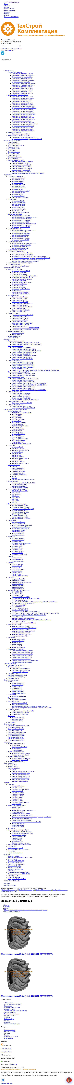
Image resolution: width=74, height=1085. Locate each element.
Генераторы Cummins (18, 580)
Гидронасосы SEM (17, 194)
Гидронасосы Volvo (17, 181)
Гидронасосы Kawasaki (19, 188)
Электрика (11, 784)
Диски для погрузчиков (15, 853)
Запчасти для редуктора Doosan (21, 171)
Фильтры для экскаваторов (16, 743)
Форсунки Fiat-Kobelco (19, 422)
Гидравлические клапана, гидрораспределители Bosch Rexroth (31, 258)
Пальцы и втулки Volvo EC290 (21, 393)
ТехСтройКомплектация (11, 2)
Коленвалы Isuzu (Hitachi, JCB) (21, 543)
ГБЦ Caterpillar (16, 494)
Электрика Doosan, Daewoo (20, 802)
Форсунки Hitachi (17, 414)
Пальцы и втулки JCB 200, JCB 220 (22, 364)
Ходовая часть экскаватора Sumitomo (23, 130)
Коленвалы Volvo (17, 546)
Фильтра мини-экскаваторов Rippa (22, 833)
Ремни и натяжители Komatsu (21, 629)
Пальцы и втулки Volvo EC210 (21, 396)
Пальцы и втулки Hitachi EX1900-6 (22, 359)
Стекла (14, 769)
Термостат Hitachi (17, 644)
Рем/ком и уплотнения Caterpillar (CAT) (24, 810)
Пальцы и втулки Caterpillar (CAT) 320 (23, 373)
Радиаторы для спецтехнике (20, 463)
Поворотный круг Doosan (16, 740)
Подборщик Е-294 (13, 875)
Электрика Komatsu (18, 794)
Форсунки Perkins (17, 432)
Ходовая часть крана (14, 132)
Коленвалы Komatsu (18, 538)
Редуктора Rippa (17, 840)
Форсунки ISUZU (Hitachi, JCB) (21, 412)
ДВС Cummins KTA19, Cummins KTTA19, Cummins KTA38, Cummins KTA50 (35, 613)
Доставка (7, 12)
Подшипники (12, 846)
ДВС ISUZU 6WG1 (17, 595)
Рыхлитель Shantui (17, 721)
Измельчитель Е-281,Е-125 (16, 864)
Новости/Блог (8, 1038)
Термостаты (11, 637)
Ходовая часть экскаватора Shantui (22, 111)
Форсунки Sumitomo (18, 419)
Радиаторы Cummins (18, 461)
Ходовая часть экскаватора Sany (21, 121)
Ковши (10, 681)
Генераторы (11, 577)
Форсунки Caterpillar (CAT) (20, 426)
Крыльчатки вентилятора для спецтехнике (25, 660)
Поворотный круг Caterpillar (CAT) (18, 725)
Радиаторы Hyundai (18, 456)
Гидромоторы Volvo (18, 207)
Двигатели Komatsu (14, 667)
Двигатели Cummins (14, 673)
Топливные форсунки (14, 411)
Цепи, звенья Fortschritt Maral (17, 879)
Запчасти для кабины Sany (20, 781)
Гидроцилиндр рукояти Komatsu (21, 218)
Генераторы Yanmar (18, 588)
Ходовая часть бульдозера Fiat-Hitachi (23, 80)
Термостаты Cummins (18, 647)
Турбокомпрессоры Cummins (20, 507)
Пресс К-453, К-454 (14, 877)
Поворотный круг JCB (15, 730)
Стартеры (11, 562)
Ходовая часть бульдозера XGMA (22, 91)
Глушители (11, 851)
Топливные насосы (17, 561)
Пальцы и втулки (9, 339)
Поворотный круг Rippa (19, 835)
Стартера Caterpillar (17, 569)
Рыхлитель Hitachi (17, 719)
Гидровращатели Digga (19, 699)
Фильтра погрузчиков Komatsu (21, 758)
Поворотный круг (9, 724)
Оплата (6, 13)
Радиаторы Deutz (17, 453)
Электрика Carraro (17, 800)
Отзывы (6, 15)
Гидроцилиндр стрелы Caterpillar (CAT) (24, 243)
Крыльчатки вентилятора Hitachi (22, 657)
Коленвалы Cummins (18, 540)
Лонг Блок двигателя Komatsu (21, 670)
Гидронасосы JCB (17, 183)
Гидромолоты (12, 694)
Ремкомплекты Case (18, 825)
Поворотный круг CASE (15, 727)
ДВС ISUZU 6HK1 (17, 593)
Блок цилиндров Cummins (20, 487)
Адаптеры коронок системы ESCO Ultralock (25, 329)
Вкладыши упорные (18, 473)
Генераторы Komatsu (18, 585)
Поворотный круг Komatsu (16, 735)
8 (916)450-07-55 (16, 48)
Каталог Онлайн (9, 9)
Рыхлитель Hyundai (18, 717)
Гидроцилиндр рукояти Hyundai (21, 225)
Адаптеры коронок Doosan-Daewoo (22, 323)
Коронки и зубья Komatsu (19, 272)
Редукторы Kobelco (14, 155)
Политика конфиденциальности (10, 1069)
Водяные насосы (17, 558)
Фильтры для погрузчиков (16, 756)
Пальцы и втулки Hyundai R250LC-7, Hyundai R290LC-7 (29, 383)
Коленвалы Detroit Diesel (19, 554)
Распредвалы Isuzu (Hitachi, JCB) (22, 525)
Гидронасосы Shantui (18, 196)
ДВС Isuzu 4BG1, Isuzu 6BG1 (21, 597)
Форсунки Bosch (17, 427)
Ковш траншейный (17, 685)
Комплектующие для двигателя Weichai (24, 623)
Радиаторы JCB (16, 455)
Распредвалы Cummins (18, 522)
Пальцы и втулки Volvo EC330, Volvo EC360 (25, 399)
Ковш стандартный (17, 683)
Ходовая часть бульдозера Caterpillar (23, 75)
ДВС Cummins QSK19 (18, 616)
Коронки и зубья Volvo (19, 287)
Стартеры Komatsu (17, 564)
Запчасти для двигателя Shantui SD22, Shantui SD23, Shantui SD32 (32, 619)
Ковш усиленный (17, 686)
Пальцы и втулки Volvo (15, 391)
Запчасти (7, 5)
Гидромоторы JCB (17, 210)
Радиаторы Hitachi (17, 447)
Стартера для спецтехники (20, 575)
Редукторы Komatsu (14, 152)
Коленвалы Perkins (17, 553)
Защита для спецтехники (15, 331)
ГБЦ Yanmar (15, 496)
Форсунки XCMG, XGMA (20, 439)
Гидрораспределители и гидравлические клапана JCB (28, 259)
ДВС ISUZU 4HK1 (17, 592)
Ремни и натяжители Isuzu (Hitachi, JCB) (24, 628)
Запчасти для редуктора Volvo (21, 163)
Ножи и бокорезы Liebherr (20, 305)
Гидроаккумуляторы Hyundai (20, 266)
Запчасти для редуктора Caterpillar (22, 161)
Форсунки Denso (17, 417)
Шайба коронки (13, 337)
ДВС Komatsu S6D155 (18, 606)
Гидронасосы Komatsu (18, 178)
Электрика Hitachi (17, 791)
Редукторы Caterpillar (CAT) (16, 145)
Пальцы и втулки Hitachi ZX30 (21, 347)
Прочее (6, 782)
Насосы (10, 556)
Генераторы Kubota (17, 587)
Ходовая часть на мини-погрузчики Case (24, 137)
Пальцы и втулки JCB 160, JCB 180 (22, 362)
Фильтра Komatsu (17, 750)
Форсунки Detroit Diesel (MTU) (21, 443)
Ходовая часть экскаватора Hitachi (22, 96)
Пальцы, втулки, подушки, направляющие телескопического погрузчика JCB (35, 370)
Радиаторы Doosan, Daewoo (20, 458)
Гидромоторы (12, 199)
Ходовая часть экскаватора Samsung (23, 126)
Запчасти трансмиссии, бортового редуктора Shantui (28, 173)
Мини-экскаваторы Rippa (12, 880)
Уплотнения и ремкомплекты (17, 805)
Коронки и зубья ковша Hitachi (21, 271)
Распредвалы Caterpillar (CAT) (21, 528)
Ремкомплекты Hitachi (18, 823)
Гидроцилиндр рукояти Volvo (21, 215)
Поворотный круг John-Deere (17, 732)
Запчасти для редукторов (15, 160)
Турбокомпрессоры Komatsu (20, 505)
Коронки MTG (16, 290)
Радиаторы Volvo (17, 460)
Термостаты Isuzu (17, 642)
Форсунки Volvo (17, 430)
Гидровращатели (13, 698)
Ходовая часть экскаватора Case (21, 116)
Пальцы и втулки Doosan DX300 (22, 403)
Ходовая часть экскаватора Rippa (22, 831)
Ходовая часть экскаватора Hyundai (22, 104)
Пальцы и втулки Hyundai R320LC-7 (23, 386)
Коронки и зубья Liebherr (19, 284)
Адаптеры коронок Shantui (20, 320)
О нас (6, 4)
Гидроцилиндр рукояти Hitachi (21, 220)
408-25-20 (6, 1048)
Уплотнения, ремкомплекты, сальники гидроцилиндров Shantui (31, 817)
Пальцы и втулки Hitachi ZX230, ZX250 (24, 352)
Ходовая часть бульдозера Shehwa (22, 86)
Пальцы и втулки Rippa (19, 836)
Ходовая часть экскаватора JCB (21, 101)
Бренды (6, 7)
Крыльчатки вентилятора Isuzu (21, 659)
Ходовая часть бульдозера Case (21, 82)
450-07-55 (6, 1051)
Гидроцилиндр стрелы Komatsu (21, 245)
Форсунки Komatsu (17, 424)
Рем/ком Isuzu (16, 809)
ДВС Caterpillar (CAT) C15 (20, 608)
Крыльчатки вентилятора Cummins (22, 654)
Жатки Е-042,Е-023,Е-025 (16, 861)
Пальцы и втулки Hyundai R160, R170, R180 (25, 378)
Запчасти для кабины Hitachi (20, 774)
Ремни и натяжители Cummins (21, 633)
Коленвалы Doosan (17, 548)
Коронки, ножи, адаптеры (12, 267)
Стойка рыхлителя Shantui (20, 714)
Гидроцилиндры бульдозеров (17, 249)
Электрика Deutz (17, 799)
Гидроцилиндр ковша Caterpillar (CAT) (23, 230)
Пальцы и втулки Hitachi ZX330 (21, 354)
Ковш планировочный (18, 693)
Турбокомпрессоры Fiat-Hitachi (21, 518)
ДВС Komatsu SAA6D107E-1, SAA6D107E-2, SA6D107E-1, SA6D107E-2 (34, 602)
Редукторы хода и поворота (12, 140)
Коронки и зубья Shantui (19, 280)
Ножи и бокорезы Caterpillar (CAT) (22, 303)
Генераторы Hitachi (17, 584)
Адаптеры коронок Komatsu (20, 324)
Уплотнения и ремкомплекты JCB (22, 815)
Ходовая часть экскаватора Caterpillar (23, 106)
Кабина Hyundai (13, 766)
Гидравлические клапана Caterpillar (22, 254)
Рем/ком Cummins (17, 807)
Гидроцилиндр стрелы (15, 241)
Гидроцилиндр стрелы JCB (20, 248)
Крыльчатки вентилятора (15, 649)
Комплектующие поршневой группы (23, 479)
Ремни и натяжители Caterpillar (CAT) (23, 631)
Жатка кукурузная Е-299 (15, 869)
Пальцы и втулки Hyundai (16, 377)
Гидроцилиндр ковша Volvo (20, 232)
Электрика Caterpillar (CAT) (20, 789)
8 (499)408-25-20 (6, 48)
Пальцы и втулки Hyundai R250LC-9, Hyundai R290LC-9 (29, 385)
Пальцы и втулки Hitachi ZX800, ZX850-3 (24, 355)
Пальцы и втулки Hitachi (15, 346)
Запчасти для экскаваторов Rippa (18, 830)
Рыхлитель (11, 716)
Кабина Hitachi (12, 765)
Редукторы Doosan (13, 144)
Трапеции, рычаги (13, 701)
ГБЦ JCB (14, 502)
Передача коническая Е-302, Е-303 (18, 872)
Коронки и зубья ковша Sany (20, 292)
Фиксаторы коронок (14, 336)
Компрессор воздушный (15, 848)
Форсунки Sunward (17, 442)
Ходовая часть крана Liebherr (20, 134)
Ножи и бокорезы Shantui (19, 298)
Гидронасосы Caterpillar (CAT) (21, 191)
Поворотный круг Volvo (15, 737)
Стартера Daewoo (17, 571)
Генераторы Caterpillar (18, 579)
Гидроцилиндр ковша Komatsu (21, 233)
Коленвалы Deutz (17, 549)
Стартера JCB (16, 567)
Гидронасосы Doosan (18, 186)
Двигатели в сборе (10, 663)
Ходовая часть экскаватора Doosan (22, 103)
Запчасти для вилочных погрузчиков (19, 844)
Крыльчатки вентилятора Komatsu (22, 650)
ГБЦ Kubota (15, 500)
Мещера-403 (12, 870)
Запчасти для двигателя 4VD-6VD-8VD (20, 857)
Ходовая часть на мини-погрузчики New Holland (27, 139)
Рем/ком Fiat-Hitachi (18, 826)
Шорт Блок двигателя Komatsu (21, 668)
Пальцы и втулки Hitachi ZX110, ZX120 (24, 349)
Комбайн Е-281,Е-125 (14, 866)
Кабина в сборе (9, 763)
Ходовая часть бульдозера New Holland (23, 83)
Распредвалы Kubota (18, 535)
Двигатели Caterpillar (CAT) (16, 677)
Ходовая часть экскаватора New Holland (24, 108)
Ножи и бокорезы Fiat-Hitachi (21, 310)
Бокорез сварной (17, 334)
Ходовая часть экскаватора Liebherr (22, 109)
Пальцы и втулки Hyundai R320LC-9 (23, 388)
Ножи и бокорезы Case (19, 311)
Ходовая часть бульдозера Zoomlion (22, 88)
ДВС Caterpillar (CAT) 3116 (20, 610)
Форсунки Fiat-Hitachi (18, 434)
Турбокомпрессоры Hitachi (20, 510)
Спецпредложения (10, 885)
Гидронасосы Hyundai (18, 184)
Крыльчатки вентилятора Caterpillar (22, 652)
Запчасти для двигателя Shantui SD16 (23, 618)
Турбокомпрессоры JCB (19, 514)
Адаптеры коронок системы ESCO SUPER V (25, 328)
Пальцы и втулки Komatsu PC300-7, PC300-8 (25, 342)
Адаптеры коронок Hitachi (20, 318)
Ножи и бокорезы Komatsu (20, 297)
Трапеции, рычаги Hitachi (19, 703)
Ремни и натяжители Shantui (20, 626)
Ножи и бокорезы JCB (18, 308)
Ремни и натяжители (14, 624)
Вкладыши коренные (18, 470)
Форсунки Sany (16, 435)
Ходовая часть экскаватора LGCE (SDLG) (24, 124)
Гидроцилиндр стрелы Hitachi (21, 246)
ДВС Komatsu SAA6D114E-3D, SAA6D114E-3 (26, 598)
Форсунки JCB (16, 416)
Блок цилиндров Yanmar (19, 486)
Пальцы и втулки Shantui (15, 404)
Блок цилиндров (13, 481)
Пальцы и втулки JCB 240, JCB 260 (22, 367)
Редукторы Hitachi (13, 147)
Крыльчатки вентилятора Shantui (22, 662)
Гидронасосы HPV (17, 189)
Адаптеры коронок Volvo (19, 326)
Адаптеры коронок (14, 313)
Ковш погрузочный (18, 691)
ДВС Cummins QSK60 (18, 621)
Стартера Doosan (17, 572)
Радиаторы (11, 445)
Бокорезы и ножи (13, 295)
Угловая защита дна (18, 333)
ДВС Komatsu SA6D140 (19, 605)
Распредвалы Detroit (18, 531)
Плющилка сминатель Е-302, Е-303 (19, 874)
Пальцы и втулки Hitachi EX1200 (22, 357)
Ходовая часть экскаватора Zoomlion (23, 122)
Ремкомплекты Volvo (18, 812)
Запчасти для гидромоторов (20, 212)
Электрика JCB (16, 804)
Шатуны (14, 478)
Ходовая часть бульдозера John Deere (23, 85)
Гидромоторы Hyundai (18, 204)
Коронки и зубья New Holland (21, 289)
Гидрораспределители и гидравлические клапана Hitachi (29, 256)
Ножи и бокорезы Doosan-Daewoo (22, 307)
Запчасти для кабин (14, 768)
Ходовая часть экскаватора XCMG (22, 127)
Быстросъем (11, 722)
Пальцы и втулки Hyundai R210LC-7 (23, 380)
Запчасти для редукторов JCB (21, 170)
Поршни (14, 466)
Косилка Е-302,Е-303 (14, 867)
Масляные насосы (17, 559)
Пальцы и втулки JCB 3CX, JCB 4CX (23, 365)
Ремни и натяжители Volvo (20, 636)
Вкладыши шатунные (18, 471)
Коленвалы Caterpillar (18, 544)
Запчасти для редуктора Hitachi (21, 165)
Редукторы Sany (13, 158)
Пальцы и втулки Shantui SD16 (21, 406)
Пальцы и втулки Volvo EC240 (21, 398)
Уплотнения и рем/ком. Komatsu (21, 820)
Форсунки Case (16, 421)
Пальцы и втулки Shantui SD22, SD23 (23, 408)
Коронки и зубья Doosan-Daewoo (22, 282)
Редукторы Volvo (13, 142)
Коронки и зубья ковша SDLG (21, 293)
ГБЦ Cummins (16, 497)
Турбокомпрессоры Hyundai (20, 512)
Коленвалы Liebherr (18, 551)
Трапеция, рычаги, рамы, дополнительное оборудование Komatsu (32, 707)
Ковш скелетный (17, 690)
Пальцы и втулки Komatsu (16, 341)
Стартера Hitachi (17, 566)
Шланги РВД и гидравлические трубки (20, 263)
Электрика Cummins (18, 792)
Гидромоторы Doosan (18, 205)
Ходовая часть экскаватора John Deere (23, 119)
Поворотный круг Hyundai (16, 738)
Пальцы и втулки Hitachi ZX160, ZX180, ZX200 (26, 351)
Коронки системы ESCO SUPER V (22, 277)
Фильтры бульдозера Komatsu (21, 753)
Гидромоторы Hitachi (18, 201)
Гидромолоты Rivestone (19, 696)
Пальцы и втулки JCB (14, 360)
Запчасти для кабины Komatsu (21, 776)
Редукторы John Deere (14, 157)
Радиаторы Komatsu (18, 448)
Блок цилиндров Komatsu (19, 484)
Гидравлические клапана (15, 251)
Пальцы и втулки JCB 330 (20, 368)
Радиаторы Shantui (17, 452)
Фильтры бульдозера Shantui (20, 755)
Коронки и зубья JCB (18, 285)
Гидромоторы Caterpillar (19, 209)
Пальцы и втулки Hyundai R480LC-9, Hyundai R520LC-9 (29, 390)
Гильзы (14, 476)
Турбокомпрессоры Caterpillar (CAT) (23, 509)
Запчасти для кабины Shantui (20, 778)
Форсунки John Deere (18, 440)
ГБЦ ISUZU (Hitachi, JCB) (20, 491)
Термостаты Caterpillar (18, 639)
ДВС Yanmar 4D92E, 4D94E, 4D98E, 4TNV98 (26, 611)
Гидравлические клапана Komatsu (22, 253)
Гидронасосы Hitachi (18, 179)
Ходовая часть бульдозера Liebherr (22, 77)
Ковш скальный (16, 688)
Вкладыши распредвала (19, 474)
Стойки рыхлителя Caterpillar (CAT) (23, 711)
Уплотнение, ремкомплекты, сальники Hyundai (26, 822)
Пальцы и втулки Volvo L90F (21, 395)
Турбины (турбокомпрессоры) (17, 504)
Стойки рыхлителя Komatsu (20, 712)
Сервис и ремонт (9, 10)
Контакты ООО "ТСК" (11, 17)
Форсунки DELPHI (17, 437)
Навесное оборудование (11, 680)
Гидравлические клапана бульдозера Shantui (25, 261)
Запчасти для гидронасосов (20, 197)
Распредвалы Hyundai (18, 530)
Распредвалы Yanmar (18, 533)
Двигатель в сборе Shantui (16, 665)
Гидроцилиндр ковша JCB (20, 236)
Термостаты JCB (17, 646)
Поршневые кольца (17, 468)
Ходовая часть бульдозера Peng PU (22, 93)
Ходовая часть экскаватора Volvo (22, 100)
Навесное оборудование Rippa (21, 843)
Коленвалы (11, 536)
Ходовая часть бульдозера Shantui (22, 78)
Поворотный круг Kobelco (16, 734)
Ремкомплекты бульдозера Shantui (22, 818)
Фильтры (7, 742)
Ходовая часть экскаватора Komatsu (23, 98)
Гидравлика (8, 174)
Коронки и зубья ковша (15, 269)
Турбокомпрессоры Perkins (20, 517)
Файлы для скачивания (28, 1069)
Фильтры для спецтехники (16, 761)
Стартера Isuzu (16, 574)
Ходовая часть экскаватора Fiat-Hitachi (23, 113)
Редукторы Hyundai (14, 148)
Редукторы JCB (13, 150)
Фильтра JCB (16, 745)
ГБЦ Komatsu (16, 492)
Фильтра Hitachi (16, 748)
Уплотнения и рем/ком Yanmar (21, 813)
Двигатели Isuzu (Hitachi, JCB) (17, 675)
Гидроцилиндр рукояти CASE (21, 227)
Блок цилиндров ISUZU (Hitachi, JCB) (23, 483)
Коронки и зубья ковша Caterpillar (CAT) (24, 276)
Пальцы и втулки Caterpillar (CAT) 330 (23, 375)
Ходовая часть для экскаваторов (18, 95)
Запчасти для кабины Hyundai (21, 773)
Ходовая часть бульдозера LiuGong (22, 90)
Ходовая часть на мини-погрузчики (19, 135)
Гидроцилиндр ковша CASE (20, 240)
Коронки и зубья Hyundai (19, 274)
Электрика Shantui (17, 797)
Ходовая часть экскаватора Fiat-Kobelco (24, 114)
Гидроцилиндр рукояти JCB (20, 222)
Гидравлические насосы (15, 176)
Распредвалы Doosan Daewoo (21, 527)
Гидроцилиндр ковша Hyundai (21, 238)
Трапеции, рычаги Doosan (20, 704)
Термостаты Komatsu (18, 641)
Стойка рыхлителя (13, 709)
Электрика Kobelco (17, 795)
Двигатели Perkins (13, 678)
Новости (7, 883)
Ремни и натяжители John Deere (21, 634)
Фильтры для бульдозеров (16, 751)
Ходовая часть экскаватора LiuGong (23, 117)
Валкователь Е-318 (13, 856)
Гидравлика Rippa (17, 841)
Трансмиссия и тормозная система (18, 849)
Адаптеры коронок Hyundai (20, 316)
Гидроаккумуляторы (14, 264)
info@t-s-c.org (9, 50)
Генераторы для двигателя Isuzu (21, 582)
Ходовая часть (8, 70)
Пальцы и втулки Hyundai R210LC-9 (23, 381)
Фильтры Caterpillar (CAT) (20, 747)
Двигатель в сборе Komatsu (20, 672)
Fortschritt (7, 854)
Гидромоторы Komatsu (18, 202)
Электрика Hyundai (17, 786)
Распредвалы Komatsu (18, 523)
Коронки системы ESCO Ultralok (22, 279)
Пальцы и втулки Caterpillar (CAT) (18, 372)
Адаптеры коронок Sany (19, 321)
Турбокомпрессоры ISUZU (20, 515)
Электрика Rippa (17, 838)
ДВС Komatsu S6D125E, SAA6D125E (23, 603)
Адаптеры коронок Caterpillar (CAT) (23, 315)
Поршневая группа (14, 465)
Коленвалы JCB (16, 541)
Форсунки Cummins (18, 429)
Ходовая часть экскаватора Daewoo (22, 129)
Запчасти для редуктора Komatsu (22, 168)
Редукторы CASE (13, 153)
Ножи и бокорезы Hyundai (20, 302)
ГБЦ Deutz (15, 499)
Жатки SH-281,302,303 (15, 862)
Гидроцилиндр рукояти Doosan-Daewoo (24, 223)
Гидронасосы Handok (18, 192)
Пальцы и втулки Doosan (15, 401)
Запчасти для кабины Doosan (20, 779)
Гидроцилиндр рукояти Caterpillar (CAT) (24, 217)
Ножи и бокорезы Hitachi (19, 300)
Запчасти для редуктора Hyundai (21, 166)
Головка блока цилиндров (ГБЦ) (18, 489)
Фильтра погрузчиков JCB (20, 760)
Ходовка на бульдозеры (15, 72)
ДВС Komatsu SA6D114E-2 (20, 600)
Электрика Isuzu (17, 787)
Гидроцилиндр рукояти (15, 214)
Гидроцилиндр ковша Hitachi (20, 235)
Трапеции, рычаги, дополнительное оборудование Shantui (29, 706)
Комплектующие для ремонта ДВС (19, 590)
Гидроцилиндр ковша (14, 228)
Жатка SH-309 (12, 859)
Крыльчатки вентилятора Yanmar (22, 655)
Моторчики (11, 828)
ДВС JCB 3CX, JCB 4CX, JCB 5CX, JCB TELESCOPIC (29, 615)
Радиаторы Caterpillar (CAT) (20, 450)
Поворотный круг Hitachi (16, 729)
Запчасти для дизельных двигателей (15, 409)
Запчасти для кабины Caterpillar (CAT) (23, 771)
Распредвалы (12, 520)
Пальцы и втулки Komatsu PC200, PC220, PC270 (26, 344)
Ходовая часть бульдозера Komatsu (22, 73)
